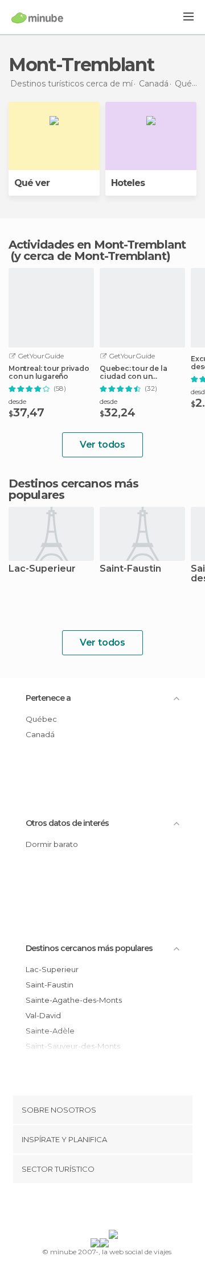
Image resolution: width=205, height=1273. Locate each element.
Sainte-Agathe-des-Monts (74, 1000)
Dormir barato (52, 844)
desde (17, 401)
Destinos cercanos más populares (73, 489)
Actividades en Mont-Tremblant (97, 244)
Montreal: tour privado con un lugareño (49, 373)
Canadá (40, 734)
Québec (41, 719)
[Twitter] (99, 1208)
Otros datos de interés (67, 823)
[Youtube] (129, 1208)
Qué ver (32, 182)
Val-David (43, 1015)
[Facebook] (84, 1208)
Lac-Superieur (42, 569)
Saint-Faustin (130, 569)
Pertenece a (48, 698)
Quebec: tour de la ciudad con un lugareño (133, 373)
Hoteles (128, 182)
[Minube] (37, 18)
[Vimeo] (114, 1208)
